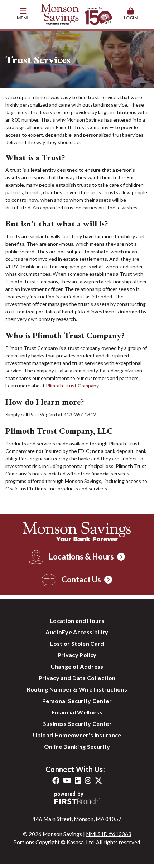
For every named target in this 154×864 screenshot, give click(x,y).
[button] (23, 14)
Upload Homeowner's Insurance (77, 735)
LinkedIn (78, 780)
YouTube (67, 780)
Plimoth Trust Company (72, 385)
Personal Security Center (77, 700)
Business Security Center (77, 723)
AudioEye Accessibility (76, 632)
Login (131, 17)
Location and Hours (77, 620)
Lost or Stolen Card (77, 643)
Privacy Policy (77, 654)
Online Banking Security (77, 746)
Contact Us (81, 579)
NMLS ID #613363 (108, 834)
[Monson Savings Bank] (77, 13)
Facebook (55, 780)
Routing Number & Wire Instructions (77, 689)
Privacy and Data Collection (77, 677)
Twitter (98, 780)
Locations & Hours (81, 556)
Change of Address (76, 666)
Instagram (88, 780)
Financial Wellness (77, 712)
